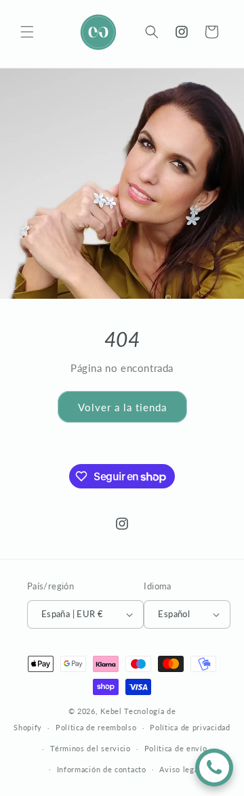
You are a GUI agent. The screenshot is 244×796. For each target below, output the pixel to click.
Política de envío (175, 748)
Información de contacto (101, 769)
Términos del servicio (90, 748)
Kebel (111, 711)
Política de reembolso (96, 727)
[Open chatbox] (214, 768)
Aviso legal (180, 769)
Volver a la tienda (122, 407)
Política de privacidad (190, 727)
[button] (27, 32)
